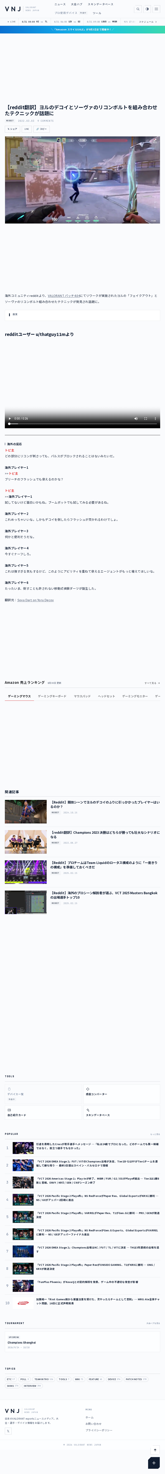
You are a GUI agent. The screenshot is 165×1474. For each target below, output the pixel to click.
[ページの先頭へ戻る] (155, 1450)
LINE (27, 129)
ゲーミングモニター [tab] (135, 696)
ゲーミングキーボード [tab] (52, 696)
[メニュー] (156, 9)
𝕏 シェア (12, 129)
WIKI (79, 1379)
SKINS (12, 1385)
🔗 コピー (41, 129)
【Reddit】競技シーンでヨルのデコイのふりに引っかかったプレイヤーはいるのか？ (105, 804)
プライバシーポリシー (99, 1430)
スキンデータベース (100, 4)
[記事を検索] (138, 9)
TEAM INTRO (43, 1379)
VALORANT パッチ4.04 (64, 295)
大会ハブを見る (153, 1323)
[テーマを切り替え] (147, 9)
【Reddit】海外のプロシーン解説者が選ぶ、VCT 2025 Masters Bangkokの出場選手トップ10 (103, 895)
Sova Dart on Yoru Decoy (35, 600)
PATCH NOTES (136, 1379)
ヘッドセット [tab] (106, 696)
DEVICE (114, 1379)
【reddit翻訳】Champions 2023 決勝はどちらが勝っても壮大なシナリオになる (105, 834)
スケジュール (148, 22)
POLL (25, 1379)
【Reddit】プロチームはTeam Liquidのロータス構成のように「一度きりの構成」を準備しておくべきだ (103, 864)
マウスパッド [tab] (82, 696)
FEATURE (95, 1379)
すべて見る (151, 683)
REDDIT (10, 121)
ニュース (60, 4)
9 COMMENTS (45, 121)
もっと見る (155, 1134)
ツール (97, 13)
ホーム (90, 1417)
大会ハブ (76, 4)
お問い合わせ (94, 1424)
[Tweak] (154, 1463)
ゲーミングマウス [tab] (19, 696)
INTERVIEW (32, 1385)
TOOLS (64, 1379)
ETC (11, 1379)
